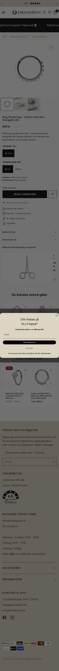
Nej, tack (29, 348)
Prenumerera (30, 342)
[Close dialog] (56, 315)
